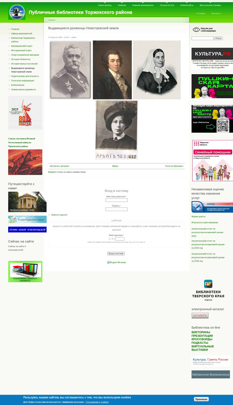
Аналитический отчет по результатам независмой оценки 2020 (207, 232)
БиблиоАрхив (17, 85)
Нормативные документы (23, 89)
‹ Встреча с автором (59, 166)
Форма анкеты (199, 216)
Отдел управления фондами (25, 55)
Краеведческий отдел (21, 46)
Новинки (122, 5)
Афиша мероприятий (21, 33)
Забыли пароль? (59, 215)
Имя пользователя (116, 196)
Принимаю (201, 399)
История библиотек (20, 59)
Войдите (52, 172)
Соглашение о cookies (97, 402)
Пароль (116, 206)
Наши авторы (105, 5)
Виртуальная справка (210, 5)
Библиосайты (186, 5)
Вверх (115, 166)
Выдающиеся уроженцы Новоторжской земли (23, 70)
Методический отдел (21, 50)
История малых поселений (24, 64)
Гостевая (200, 13)
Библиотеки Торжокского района (23, 40)
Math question (116, 235)
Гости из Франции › (174, 166)
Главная (15, 29)
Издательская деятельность (25, 76)
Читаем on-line (167, 5)
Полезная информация (22, 80)
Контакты (216, 13)
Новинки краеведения (143, 5)
